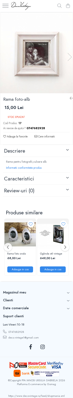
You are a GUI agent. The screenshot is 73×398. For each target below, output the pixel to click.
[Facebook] (30, 347)
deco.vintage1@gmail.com (23, 337)
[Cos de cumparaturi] (68, 6)
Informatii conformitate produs (24, 168)
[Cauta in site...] (59, 6)
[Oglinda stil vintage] (53, 234)
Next (69, 57)
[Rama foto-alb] (36, 53)
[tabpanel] (36, 53)
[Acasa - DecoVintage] (21, 6)
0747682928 (16, 332)
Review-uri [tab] (19, 190)
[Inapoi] (70, 98)
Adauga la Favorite (17, 136)
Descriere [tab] (14, 151)
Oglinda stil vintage (51, 254)
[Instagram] (42, 347)
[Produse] (5, 5)
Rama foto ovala (16, 254)
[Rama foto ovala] (20, 234)
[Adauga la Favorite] (30, 223)
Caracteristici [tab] (19, 178)
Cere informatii (46, 136)
